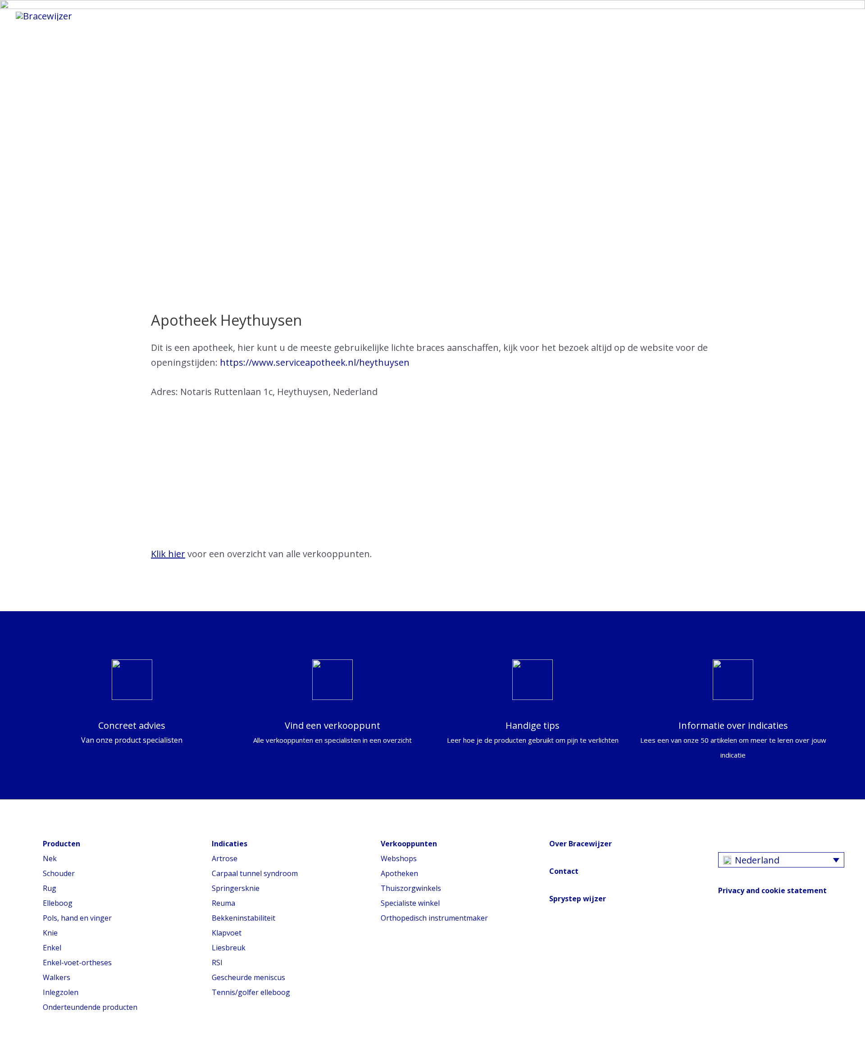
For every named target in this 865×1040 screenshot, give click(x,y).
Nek (50, 858)
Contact (563, 871)
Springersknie (236, 888)
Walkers (56, 977)
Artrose (224, 858)
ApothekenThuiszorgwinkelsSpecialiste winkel (411, 888)
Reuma (223, 903)
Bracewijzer (408, 15)
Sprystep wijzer (577, 899)
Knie (50, 933)
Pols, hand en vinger (77, 918)
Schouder (59, 873)
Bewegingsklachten (316, 15)
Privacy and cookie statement (772, 890)
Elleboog (58, 903)
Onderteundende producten (90, 1007)
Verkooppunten (490, 15)
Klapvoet (226, 933)
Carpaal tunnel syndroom (255, 873)
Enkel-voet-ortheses (77, 962)
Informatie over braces (198, 15)
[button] (548, 15)
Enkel (52, 948)
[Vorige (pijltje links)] (16, 520)
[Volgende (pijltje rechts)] (849, 520)
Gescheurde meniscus (248, 977)
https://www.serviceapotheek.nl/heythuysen (315, 362)
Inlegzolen (60, 992)
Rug (49, 888)
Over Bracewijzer (580, 844)
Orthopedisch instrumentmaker (434, 918)
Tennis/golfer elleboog (251, 992)
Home (113, 15)
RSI (217, 962)
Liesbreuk (229, 948)
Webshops (399, 858)
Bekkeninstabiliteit (243, 918)
